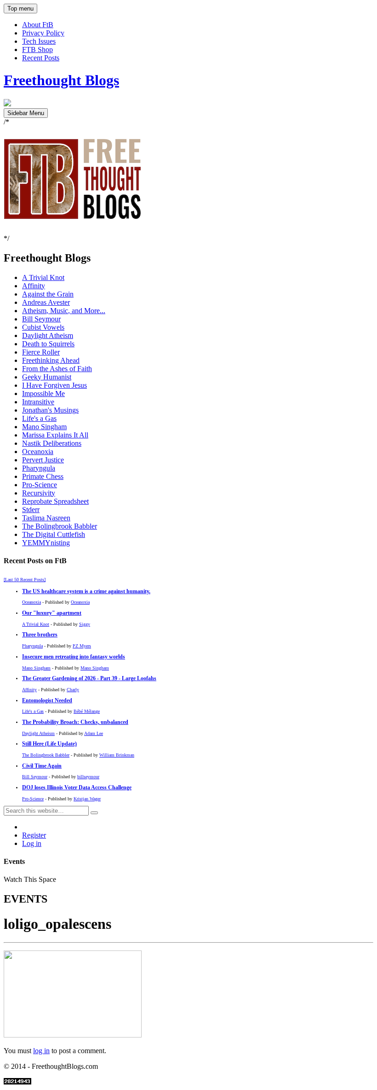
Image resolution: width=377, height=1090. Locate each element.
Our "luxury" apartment (51, 613)
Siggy (84, 624)
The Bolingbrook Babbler (59, 526)
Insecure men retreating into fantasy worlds (73, 657)
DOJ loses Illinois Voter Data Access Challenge (76, 788)
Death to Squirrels (48, 344)
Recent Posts (40, 58)
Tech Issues (39, 41)
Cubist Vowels (43, 327)
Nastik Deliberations (51, 443)
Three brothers (39, 635)
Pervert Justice (43, 460)
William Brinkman (116, 755)
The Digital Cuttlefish (53, 534)
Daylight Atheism (47, 335)
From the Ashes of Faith (57, 369)
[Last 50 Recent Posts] (25, 579)
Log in (31, 843)
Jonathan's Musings (50, 410)
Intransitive (38, 402)
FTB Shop (37, 49)
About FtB (37, 25)
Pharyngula (38, 468)
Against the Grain (48, 294)
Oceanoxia (37, 451)
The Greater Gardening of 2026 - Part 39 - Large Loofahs (89, 679)
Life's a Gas (39, 418)
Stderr (31, 509)
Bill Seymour (41, 319)
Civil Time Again (42, 766)
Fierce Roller (41, 352)
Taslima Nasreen (46, 518)
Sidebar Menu (25, 113)
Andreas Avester (46, 302)
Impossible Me (43, 393)
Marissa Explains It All (55, 435)
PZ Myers (82, 645)
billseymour (88, 776)
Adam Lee (93, 733)
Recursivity (38, 493)
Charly (73, 689)
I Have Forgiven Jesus (54, 385)
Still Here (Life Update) (49, 744)
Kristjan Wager (87, 798)
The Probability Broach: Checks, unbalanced (75, 722)
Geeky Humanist (46, 377)
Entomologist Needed (47, 701)
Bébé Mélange (87, 711)
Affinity (33, 286)
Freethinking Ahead (51, 360)
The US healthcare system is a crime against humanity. (86, 592)
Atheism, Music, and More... (63, 311)
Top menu (20, 8)
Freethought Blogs (61, 80)
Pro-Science (39, 485)
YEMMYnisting (46, 543)
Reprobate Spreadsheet (55, 501)
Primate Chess (42, 476)
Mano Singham (44, 427)
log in (41, 1051)
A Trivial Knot (43, 277)
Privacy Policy (43, 33)
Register (34, 835)
